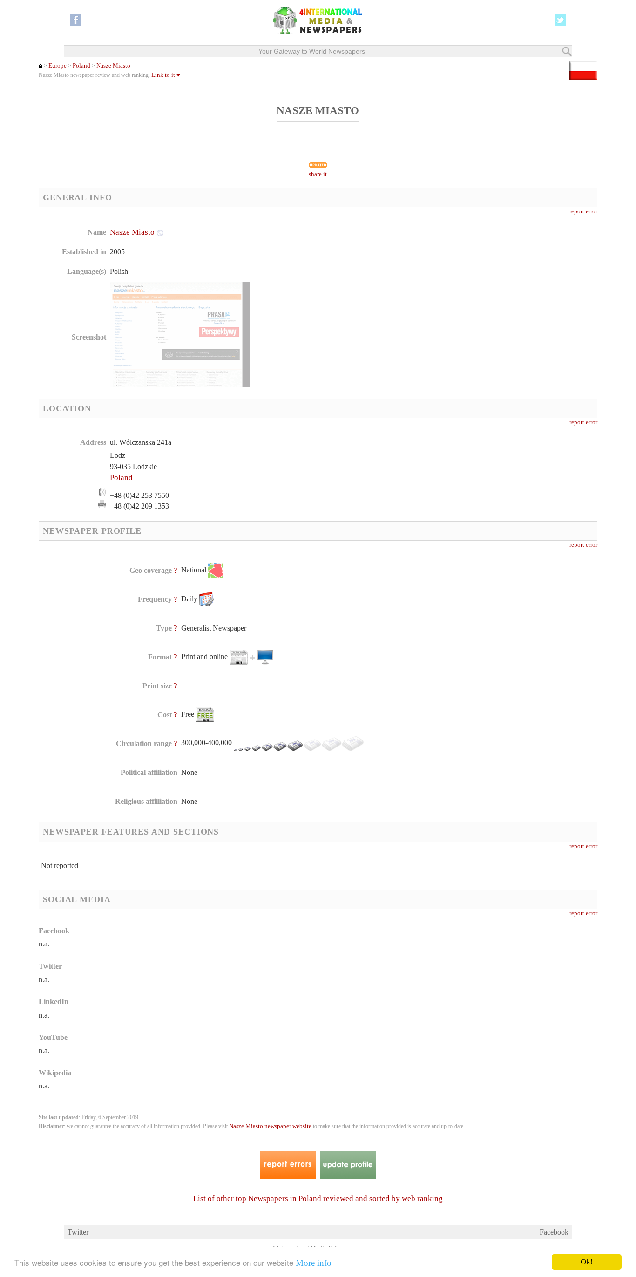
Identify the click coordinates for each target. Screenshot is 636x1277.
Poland (81, 65)
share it (318, 174)
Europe (57, 65)
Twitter (78, 1232)
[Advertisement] (392, 286)
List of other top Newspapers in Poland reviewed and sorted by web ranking (318, 1198)
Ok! (587, 1261)
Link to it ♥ (165, 75)
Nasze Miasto (113, 65)
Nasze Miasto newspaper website (270, 1126)
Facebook (554, 1232)
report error (583, 211)
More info (314, 1263)
